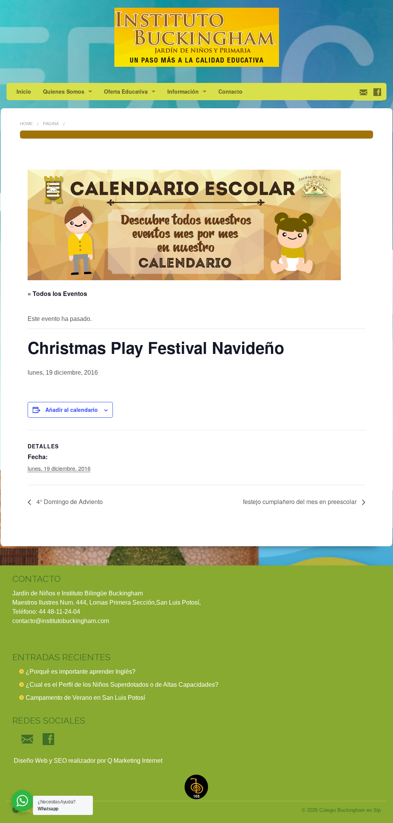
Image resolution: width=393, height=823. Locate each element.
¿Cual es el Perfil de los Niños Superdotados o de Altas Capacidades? (122, 684)
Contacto (230, 91)
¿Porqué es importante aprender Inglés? (80, 671)
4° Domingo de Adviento (69, 501)
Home (26, 123)
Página (51, 123)
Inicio (24, 91)
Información (183, 91)
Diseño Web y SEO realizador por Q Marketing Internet (87, 760)
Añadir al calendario (71, 409)
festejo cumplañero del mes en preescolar (300, 501)
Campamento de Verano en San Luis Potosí (85, 697)
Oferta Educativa (126, 91)
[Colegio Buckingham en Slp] (196, 37)
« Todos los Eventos (57, 293)
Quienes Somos (63, 91)
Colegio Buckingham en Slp (350, 810)
